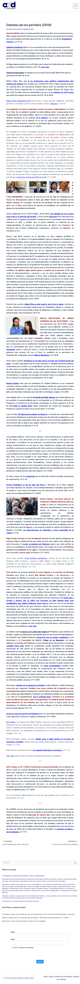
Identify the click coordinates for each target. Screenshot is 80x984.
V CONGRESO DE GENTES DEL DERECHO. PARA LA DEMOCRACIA (23, 876)
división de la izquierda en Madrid (30, 685)
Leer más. (33, 626)
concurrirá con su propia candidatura (52, 637)
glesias (52, 397)
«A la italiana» (42, 118)
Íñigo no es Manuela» (54, 640)
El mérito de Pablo (41, 397)
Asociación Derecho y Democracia (22, 978)
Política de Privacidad (63, 977)
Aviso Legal (48, 977)
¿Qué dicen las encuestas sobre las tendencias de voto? (20, 901)
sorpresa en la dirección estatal (34, 632)
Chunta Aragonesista (15, 73)
